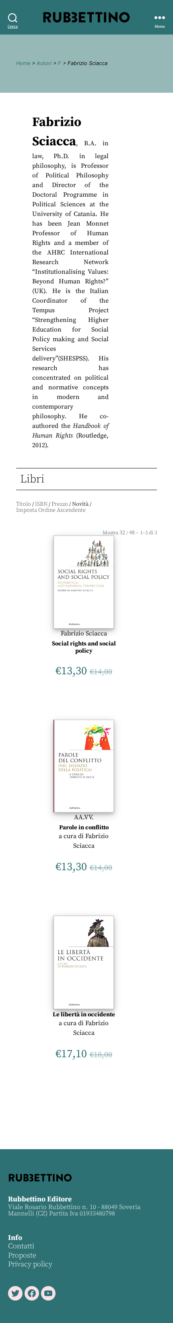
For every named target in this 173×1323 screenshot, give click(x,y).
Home (23, 63)
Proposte (22, 1255)
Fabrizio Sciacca (84, 633)
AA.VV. (84, 817)
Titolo (23, 504)
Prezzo (59, 504)
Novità (80, 504)
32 (122, 532)
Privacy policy (30, 1264)
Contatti (21, 1246)
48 (132, 532)
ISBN (41, 504)
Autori (44, 63)
